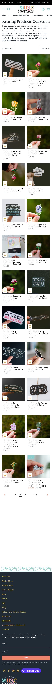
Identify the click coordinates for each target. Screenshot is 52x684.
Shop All (6, 576)
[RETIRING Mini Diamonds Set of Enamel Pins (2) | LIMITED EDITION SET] (38, 466)
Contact (5, 629)
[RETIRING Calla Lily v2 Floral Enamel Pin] (13, 466)
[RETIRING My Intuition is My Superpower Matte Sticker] (13, 389)
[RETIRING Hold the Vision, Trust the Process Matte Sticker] (13, 137)
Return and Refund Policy (14, 612)
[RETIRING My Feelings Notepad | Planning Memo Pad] (13, 246)
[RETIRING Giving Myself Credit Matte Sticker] (38, 317)
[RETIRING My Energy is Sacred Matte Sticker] (38, 389)
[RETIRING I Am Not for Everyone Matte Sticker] (38, 282)
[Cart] (48, 9)
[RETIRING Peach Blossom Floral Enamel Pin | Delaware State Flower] (13, 426)
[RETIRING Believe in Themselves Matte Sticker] (13, 210)
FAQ (3, 603)
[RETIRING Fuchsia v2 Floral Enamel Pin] (13, 174)
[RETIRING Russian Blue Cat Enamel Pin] (38, 103)
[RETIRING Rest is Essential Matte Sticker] (38, 174)
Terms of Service (16, 664)
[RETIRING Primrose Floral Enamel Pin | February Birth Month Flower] (38, 65)
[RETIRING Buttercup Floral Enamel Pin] (13, 103)
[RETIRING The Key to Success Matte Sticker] (13, 65)
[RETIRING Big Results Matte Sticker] (13, 317)
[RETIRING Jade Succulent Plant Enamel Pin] (38, 426)
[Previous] (8, 495)
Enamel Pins (7, 585)
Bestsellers (7, 581)
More (4, 594)
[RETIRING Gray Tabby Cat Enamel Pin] (38, 353)
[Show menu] (3, 9)
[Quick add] (5, 74)
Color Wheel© (8, 590)
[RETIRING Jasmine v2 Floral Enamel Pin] (38, 246)
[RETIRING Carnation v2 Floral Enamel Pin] (38, 137)
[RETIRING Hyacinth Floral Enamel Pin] (38, 210)
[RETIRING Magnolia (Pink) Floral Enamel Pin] (13, 282)
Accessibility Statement (13, 625)
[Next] (44, 495)
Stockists (6, 621)
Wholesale (6, 616)
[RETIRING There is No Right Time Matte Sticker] (13, 353)
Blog (4, 607)
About (4, 599)
